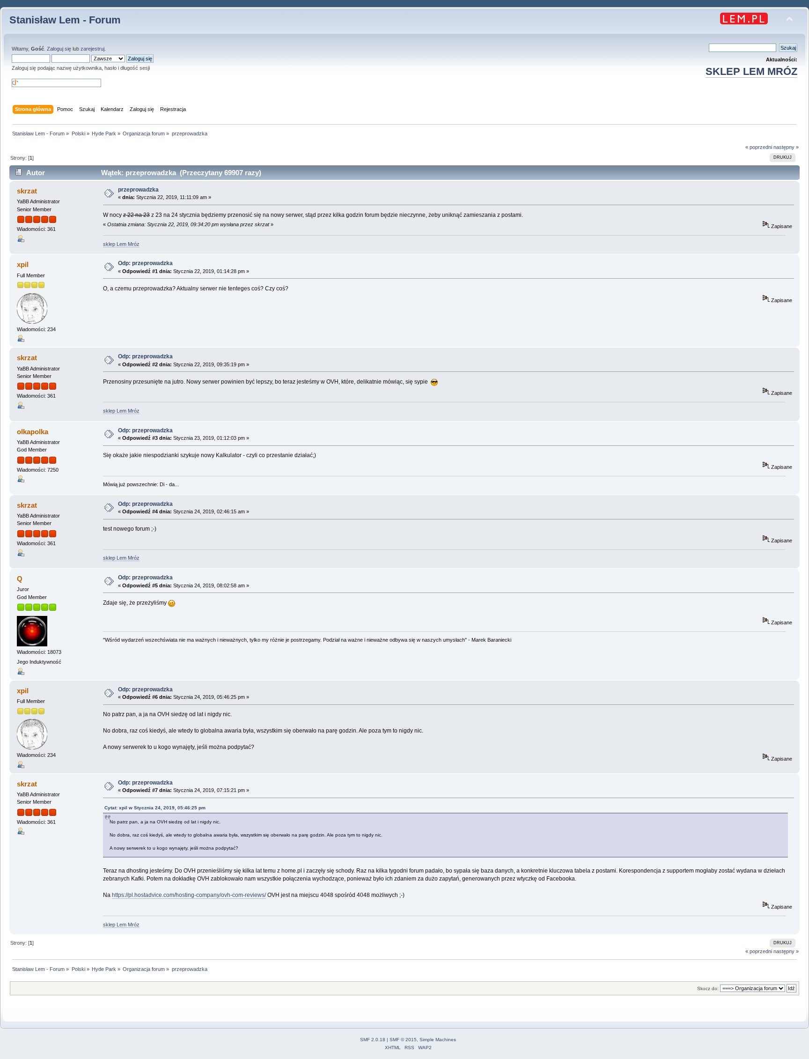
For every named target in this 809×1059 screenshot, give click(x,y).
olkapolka (32, 432)
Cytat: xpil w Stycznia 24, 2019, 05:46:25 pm (155, 807)
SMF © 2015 (403, 1039)
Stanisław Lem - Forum (65, 20)
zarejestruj (92, 49)
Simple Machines (437, 1039)
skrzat (27, 191)
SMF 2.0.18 (372, 1039)
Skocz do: (708, 988)
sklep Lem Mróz (121, 244)
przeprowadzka (138, 189)
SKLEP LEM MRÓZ (751, 71)
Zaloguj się (59, 49)
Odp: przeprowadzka (145, 263)
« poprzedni (758, 147)
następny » (786, 147)
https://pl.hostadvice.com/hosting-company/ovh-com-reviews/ (189, 895)
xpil (23, 264)
